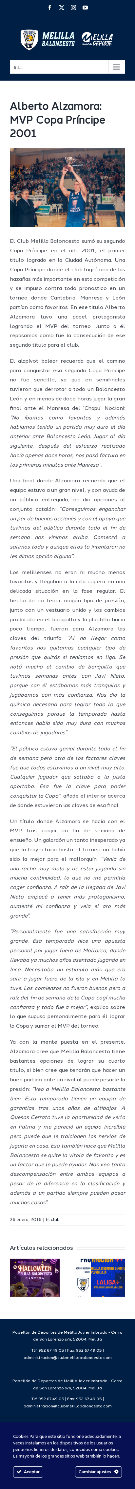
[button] (15, 1278)
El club (53, 1220)
